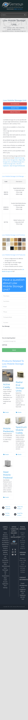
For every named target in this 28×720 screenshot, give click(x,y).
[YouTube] (12, 554)
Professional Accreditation (5, 541)
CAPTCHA (4, 345)
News (5, 578)
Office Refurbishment (5, 565)
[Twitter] (15, 549)
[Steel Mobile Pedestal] (7, 463)
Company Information (5, 537)
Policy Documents (5, 559)
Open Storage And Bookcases (17, 165)
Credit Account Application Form (5, 582)
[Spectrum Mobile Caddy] (20, 420)
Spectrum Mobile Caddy (21, 430)
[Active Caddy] (7, 375)
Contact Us (5, 562)
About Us (5, 535)
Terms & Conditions (5, 549)
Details (7, 412)
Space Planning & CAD (5, 570)
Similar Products (15, 112)
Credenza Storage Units (9, 164)
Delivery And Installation (5, 545)
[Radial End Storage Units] (20, 374)
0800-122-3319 (18, 9)
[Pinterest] (15, 552)
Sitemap (5, 587)
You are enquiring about (8, 338)
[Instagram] (12, 552)
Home (5, 533)
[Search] (24, 15)
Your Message (6, 326)
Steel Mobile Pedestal (8, 475)
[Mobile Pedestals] (7, 421)
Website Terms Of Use (5, 554)
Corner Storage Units (12, 160)
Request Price (15, 108)
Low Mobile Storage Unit (17, 162)
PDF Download (15, 104)
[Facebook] (12, 549)
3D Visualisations (5, 575)
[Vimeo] (15, 554)
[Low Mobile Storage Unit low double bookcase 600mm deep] (14, 63)
